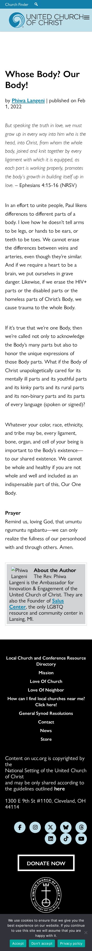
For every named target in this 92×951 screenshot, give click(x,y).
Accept (18, 943)
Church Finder (16, 4)
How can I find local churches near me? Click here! (46, 701)
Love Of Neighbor (46, 690)
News (46, 730)
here (59, 788)
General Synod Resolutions (46, 713)
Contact (46, 722)
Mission (46, 672)
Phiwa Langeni (28, 100)
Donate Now (46, 863)
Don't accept (41, 943)
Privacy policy (71, 943)
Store (46, 739)
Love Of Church (46, 681)
